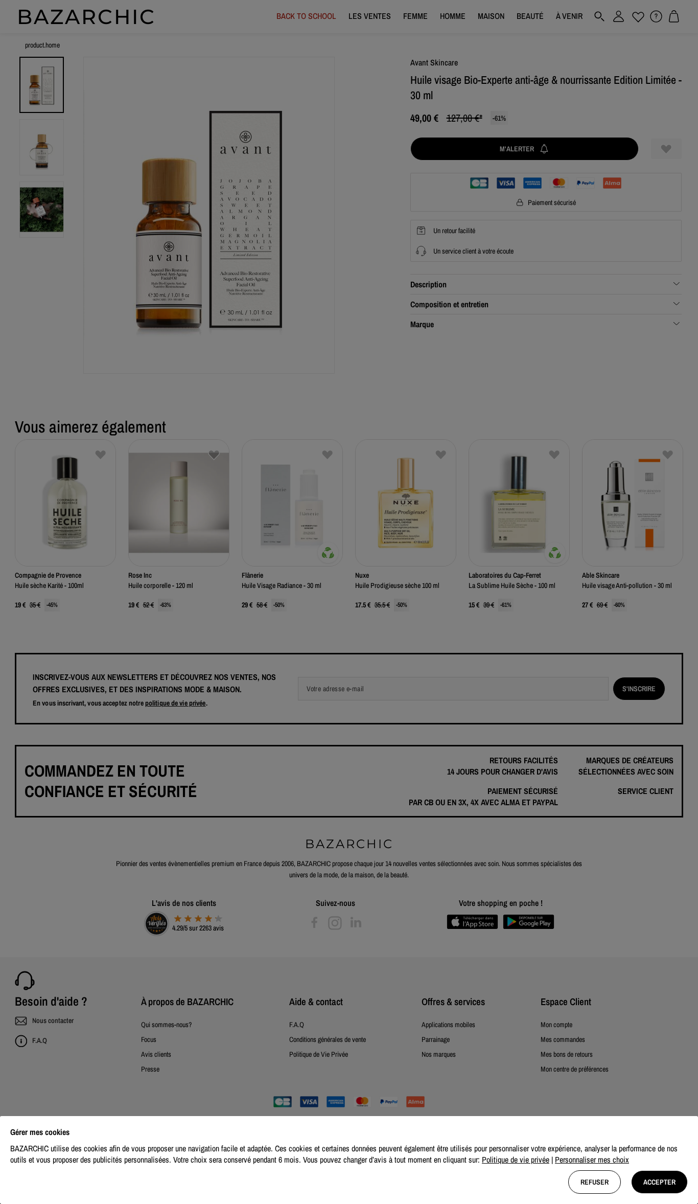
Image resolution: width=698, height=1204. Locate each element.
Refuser (594, 1182)
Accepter (659, 1182)
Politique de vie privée (515, 1159)
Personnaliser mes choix (592, 1159)
